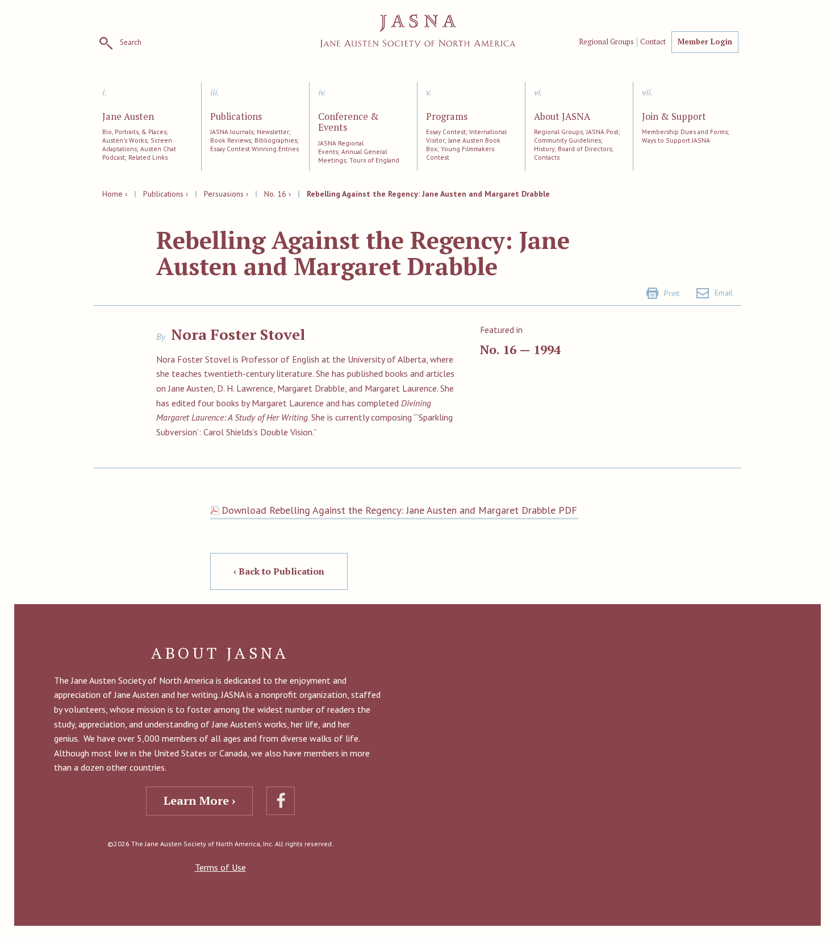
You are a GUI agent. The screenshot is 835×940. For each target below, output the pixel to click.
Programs (446, 117)
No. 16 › (277, 194)
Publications (236, 117)
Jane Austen (128, 117)
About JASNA (562, 117)
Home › (114, 194)
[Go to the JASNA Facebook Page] (280, 801)
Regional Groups (606, 42)
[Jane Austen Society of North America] (417, 31)
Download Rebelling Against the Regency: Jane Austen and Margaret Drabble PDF (399, 510)
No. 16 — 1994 (520, 349)
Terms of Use (220, 867)
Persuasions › (226, 194)
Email (724, 293)
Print (671, 293)
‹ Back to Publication (278, 571)
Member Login (705, 41)
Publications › (165, 194)
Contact (653, 42)
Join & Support (674, 117)
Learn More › (199, 800)
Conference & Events (348, 122)
